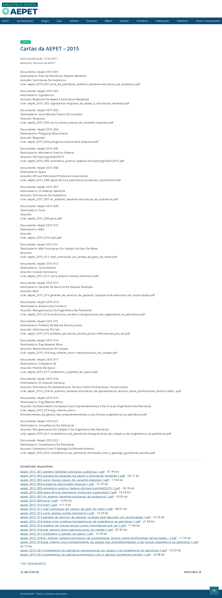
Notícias (124, 20)
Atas (59, 20)
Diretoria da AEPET (44, 63)
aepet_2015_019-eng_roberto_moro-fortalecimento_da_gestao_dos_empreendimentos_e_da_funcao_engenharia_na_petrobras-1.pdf (109, 542)
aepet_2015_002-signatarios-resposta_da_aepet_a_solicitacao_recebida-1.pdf (72, 476)
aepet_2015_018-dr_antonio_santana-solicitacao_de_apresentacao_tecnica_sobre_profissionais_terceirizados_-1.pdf (98, 538)
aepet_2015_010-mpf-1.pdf (38, 505)
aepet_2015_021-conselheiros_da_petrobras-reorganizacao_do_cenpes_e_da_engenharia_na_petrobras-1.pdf (93, 550)
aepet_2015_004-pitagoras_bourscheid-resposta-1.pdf (57, 484)
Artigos (45, 20)
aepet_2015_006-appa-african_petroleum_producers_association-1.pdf (68, 492)
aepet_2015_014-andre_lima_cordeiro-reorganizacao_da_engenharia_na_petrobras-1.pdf (80, 521)
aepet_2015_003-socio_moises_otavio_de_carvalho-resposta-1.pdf (64, 480)
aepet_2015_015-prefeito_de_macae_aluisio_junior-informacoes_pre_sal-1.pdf (73, 525)
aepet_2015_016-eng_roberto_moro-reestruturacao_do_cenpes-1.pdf (66, 530)
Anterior (29, 572)
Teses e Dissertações (208, 20)
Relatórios (182, 20)
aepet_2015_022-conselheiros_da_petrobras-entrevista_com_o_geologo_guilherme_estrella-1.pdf (85, 554)
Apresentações (25, 20)
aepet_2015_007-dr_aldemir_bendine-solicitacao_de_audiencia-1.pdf (67, 496)
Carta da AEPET (37, 563)
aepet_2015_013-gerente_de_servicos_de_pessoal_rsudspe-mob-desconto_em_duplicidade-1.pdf (85, 517)
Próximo (193, 572)
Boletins (74, 20)
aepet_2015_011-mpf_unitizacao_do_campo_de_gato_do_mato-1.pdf (66, 509)
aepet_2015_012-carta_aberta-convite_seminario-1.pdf (57, 513)
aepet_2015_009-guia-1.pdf (39, 500)
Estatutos (91, 20)
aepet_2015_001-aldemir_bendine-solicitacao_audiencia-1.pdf (62, 471)
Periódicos (142, 20)
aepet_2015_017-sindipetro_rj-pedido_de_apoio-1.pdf (56, 534)
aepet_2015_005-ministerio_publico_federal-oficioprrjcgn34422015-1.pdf (70, 488)
